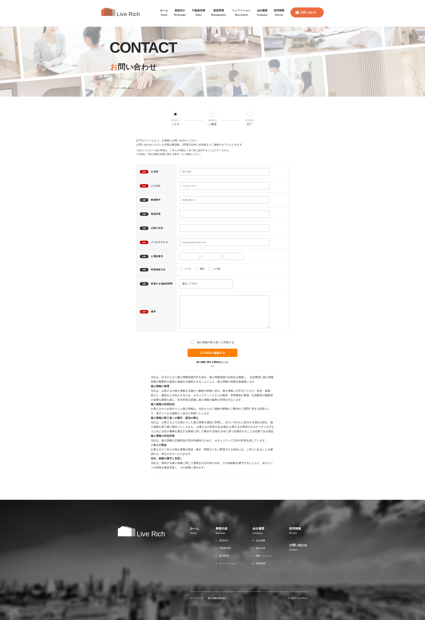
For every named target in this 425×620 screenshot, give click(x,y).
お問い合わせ (308, 12)
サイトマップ (196, 598)
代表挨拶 (260, 563)
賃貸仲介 (224, 540)
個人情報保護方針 (216, 598)
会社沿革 (260, 548)
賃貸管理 (224, 555)
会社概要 (260, 540)
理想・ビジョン (264, 555)
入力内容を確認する (212, 352)
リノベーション (227, 563)
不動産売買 (225, 548)
